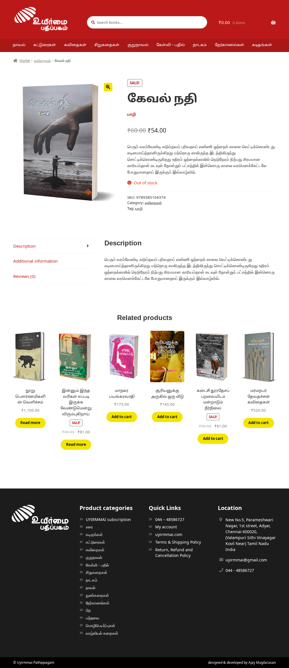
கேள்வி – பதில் (170, 45)
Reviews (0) (24, 276)
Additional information (35, 261)
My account (166, 526)
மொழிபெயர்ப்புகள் (100, 625)
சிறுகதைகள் (106, 45)
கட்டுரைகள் (44, 45)
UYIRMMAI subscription (108, 519)
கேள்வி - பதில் (97, 565)
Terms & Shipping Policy (178, 542)
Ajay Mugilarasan (262, 662)
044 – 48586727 (169, 519)
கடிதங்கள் (262, 45)
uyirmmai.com (168, 534)
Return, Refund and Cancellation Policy (174, 552)
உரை (89, 526)
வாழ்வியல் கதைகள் (102, 633)
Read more (30, 422)
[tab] (53, 246)
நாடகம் (200, 45)
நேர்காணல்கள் (229, 45)
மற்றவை (92, 618)
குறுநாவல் (138, 45)
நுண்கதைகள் (97, 595)
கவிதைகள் (75, 45)
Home (24, 60)
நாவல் (19, 45)
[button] (108, 87)
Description (24, 246)
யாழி (139, 208)
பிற (88, 610)
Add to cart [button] (121, 416)
